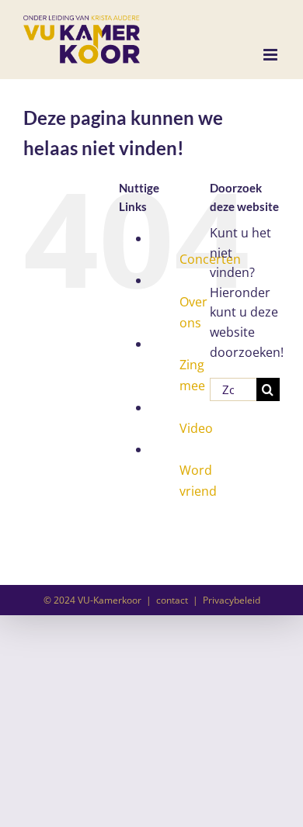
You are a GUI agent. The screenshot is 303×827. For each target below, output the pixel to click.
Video (196, 428)
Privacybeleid (231, 600)
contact (172, 600)
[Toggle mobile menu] (271, 55)
